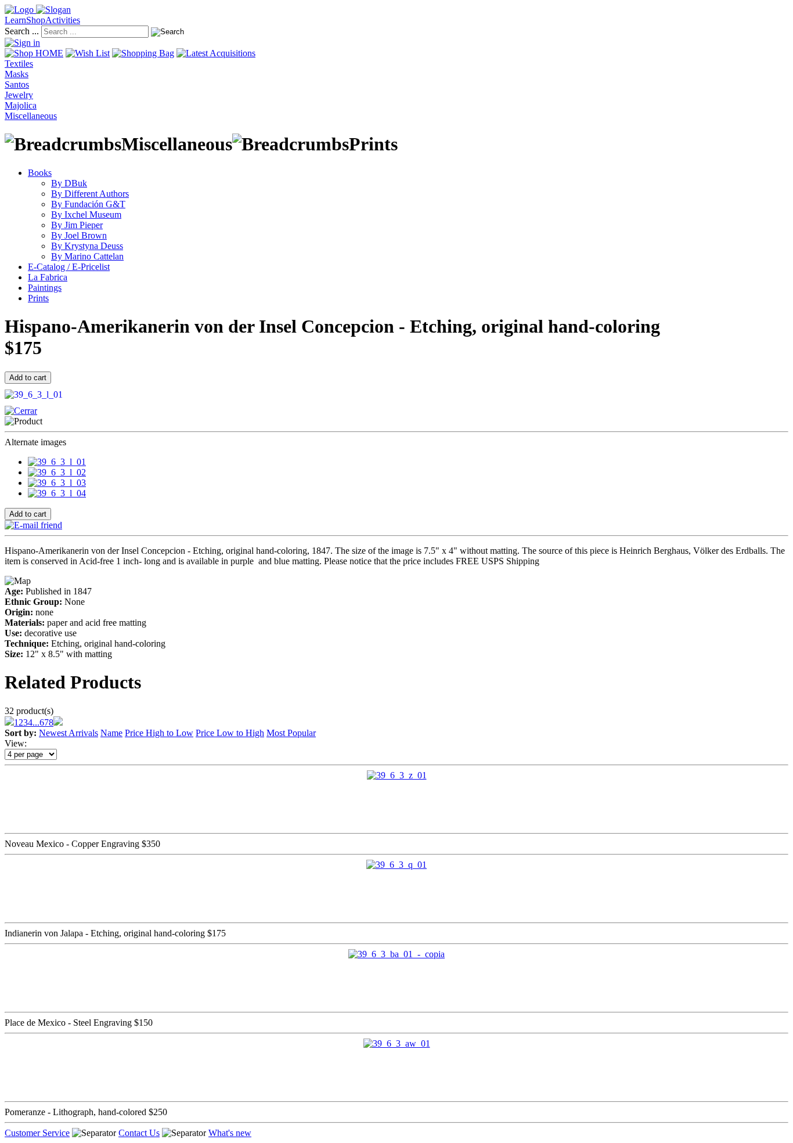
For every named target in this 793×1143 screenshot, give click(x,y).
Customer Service (37, 1133)
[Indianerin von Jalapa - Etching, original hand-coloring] (396, 865)
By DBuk (69, 183)
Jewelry (19, 95)
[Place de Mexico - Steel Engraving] (396, 954)
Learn (15, 20)
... (36, 722)
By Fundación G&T (88, 204)
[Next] (58, 722)
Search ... (22, 31)
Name (111, 733)
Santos (17, 84)
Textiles (19, 63)
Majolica (21, 105)
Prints (38, 298)
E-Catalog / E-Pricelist (69, 267)
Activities (62, 20)
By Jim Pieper (77, 225)
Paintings (45, 288)
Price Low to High (230, 733)
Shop (35, 20)
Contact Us (139, 1133)
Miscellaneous (31, 116)
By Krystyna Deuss (87, 246)
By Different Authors (90, 194)
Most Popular (291, 733)
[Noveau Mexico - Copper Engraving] (397, 775)
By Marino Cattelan (87, 256)
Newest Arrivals (68, 733)
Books (40, 173)
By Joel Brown (79, 235)
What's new (229, 1133)
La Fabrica (47, 277)
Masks (16, 74)
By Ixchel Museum (86, 214)
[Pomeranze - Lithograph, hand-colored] (396, 1043)
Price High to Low (159, 733)
